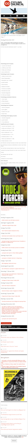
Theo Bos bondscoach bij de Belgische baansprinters (14, 301)
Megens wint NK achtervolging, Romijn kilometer (13, 307)
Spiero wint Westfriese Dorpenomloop (10, 367)
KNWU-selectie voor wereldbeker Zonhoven (11, 312)
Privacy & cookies (6, 326)
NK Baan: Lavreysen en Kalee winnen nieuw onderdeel (14, 311)
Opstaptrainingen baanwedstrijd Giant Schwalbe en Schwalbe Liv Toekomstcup (13, 242)
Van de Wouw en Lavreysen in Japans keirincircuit (13, 268)
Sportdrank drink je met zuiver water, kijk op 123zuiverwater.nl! (11, 209)
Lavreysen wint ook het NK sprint (9, 318)
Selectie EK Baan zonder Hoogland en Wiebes (12, 290)
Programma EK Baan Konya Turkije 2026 (11, 296)
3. (1, 364)
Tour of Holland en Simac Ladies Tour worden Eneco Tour (13, 364)
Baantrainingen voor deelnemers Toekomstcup (12, 274)
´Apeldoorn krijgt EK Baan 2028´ (9, 225)
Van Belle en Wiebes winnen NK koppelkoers (12, 306)
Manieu (18, 327)
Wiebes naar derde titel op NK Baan (10, 310)
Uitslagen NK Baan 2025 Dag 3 (9, 313)
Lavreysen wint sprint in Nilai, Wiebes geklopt (12, 253)
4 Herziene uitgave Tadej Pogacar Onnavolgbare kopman (13, 366)
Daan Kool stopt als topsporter (9, 285)
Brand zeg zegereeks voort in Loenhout (11, 309)
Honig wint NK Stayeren (7, 275)
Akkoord (14, 440)
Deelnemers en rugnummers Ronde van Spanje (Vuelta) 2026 (13, 362)
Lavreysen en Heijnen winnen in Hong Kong (12, 258)
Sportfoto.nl (12, 327)
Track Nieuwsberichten (6, 323)
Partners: (4, 327)
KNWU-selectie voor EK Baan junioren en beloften (13, 247)
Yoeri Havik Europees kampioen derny (10, 230)
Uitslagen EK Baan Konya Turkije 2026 (10, 280)
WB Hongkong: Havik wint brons (9, 263)
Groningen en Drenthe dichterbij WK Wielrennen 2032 (13, 360)
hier (22, 437)
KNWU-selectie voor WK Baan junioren (10, 220)
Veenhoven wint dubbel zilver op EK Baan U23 (12, 236)
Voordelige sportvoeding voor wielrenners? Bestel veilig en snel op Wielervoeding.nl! (13, 207)
